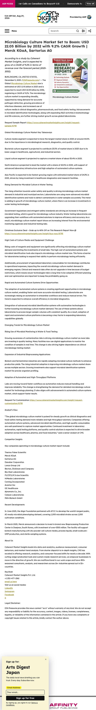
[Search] (77, 31)
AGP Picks (7, 4)
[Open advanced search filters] (83, 31)
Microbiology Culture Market (24, 83)
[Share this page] (89, 31)
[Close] (46, 659)
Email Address (13, 687)
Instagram (9, 591)
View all (90, 3)
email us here (11, 581)
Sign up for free (25, 698)
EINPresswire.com (30, 80)
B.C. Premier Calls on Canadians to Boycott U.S (34, 3)
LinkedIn (9, 588)
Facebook (9, 594)
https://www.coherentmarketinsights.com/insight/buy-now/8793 (34, 233)
